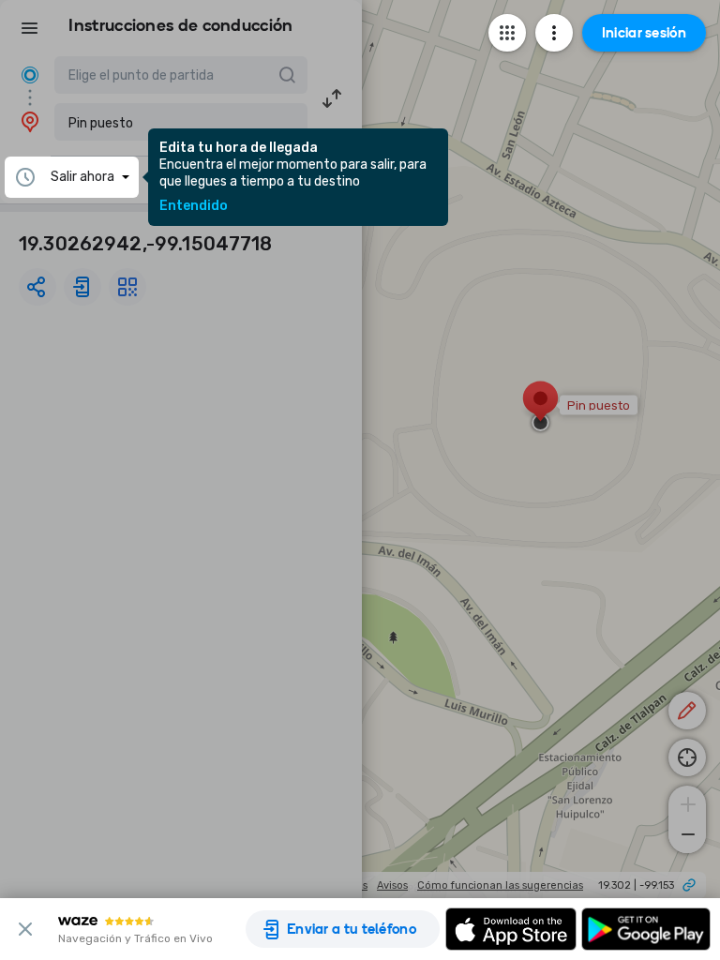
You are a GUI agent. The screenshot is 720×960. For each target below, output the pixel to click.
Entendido (193, 206)
